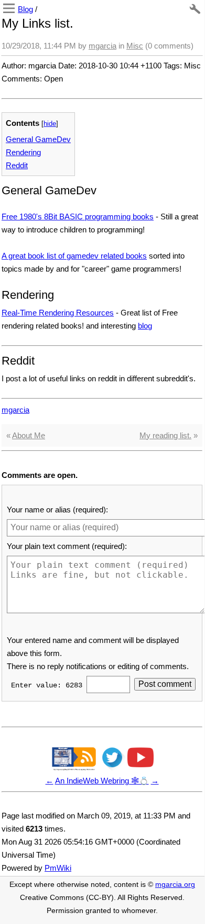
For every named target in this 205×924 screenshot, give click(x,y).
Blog (25, 9)
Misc (134, 45)
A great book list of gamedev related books (74, 255)
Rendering (23, 152)
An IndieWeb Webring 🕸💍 (102, 780)
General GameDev (38, 139)
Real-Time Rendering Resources (58, 312)
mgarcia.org (175, 884)
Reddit (17, 165)
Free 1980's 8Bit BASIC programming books (78, 216)
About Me (28, 435)
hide (50, 123)
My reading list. (165, 435)
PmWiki (58, 867)
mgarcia (102, 45)
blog (145, 325)
